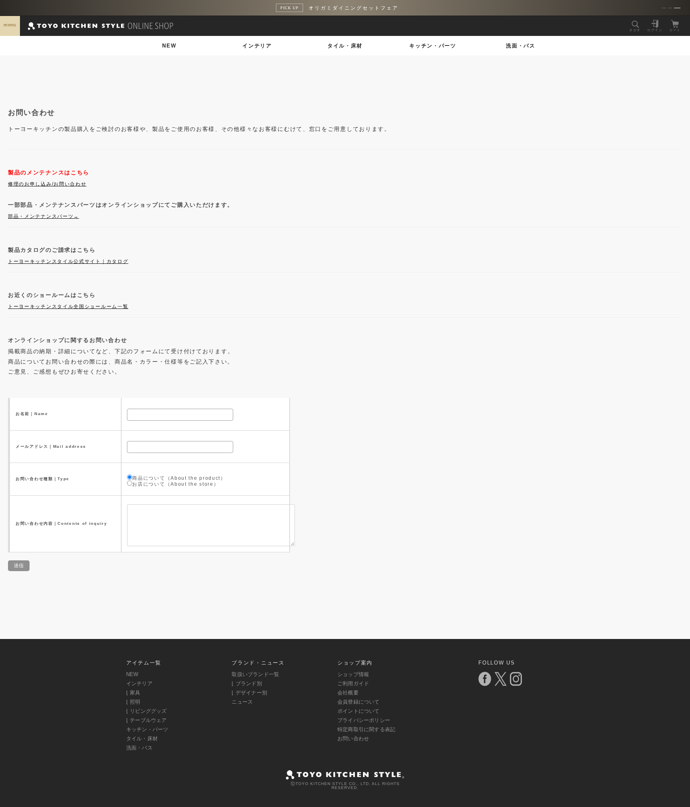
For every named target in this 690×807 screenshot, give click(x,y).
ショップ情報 (353, 674)
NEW (169, 46)
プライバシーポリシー (363, 720)
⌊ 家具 (133, 693)
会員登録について (358, 702)
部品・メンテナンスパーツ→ (43, 216)
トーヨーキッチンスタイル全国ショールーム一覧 (68, 306)
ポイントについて (358, 711)
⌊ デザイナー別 (249, 693)
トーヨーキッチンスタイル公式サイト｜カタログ (68, 261)
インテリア (257, 46)
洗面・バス (520, 46)
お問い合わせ (353, 739)
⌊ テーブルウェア (146, 720)
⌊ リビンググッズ (146, 711)
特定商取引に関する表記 (366, 729)
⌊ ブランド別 (247, 683)
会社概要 (348, 693)
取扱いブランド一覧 (255, 674)
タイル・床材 (345, 46)
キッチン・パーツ (432, 46)
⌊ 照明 (133, 702)
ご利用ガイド (353, 683)
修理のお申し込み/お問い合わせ (47, 184)
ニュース (242, 702)
